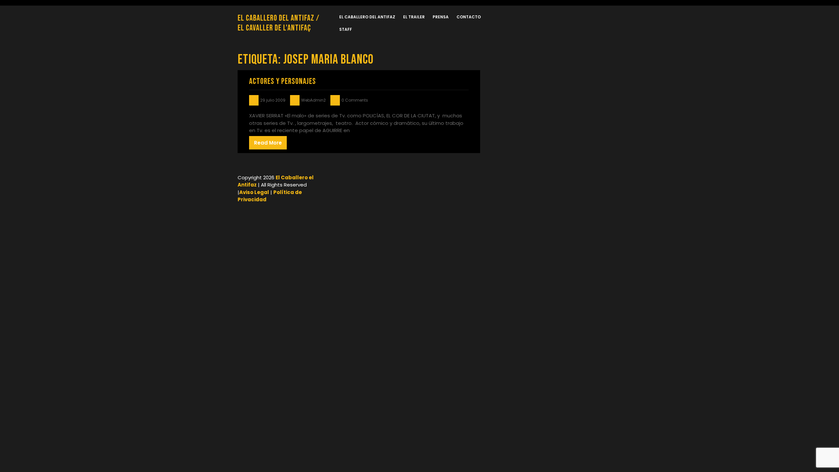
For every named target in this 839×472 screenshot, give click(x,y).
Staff (345, 29)
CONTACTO (469, 17)
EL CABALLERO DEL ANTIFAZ (367, 17)
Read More (268, 142)
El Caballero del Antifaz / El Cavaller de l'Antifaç (279, 23)
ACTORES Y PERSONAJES (282, 81)
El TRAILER (414, 17)
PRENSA (441, 17)
